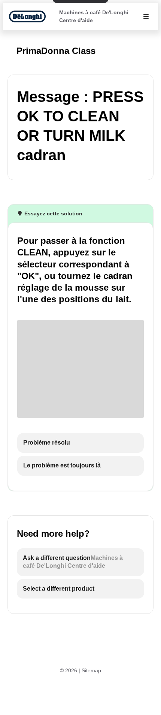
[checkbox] (80, 443)
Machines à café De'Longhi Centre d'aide (93, 16)
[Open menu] (146, 16)
